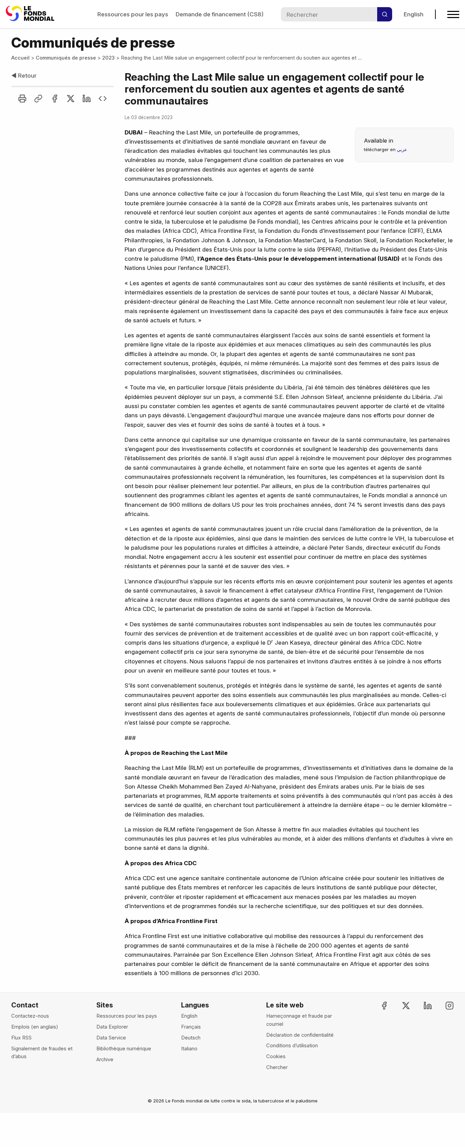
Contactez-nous (30, 1016)
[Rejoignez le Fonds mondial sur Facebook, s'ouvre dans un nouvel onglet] (378, 1005)
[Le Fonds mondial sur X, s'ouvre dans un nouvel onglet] (400, 1005)
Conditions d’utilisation (292, 1046)
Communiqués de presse (66, 58)
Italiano (189, 1049)
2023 (108, 58)
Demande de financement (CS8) (219, 14)
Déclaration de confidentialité (300, 1035)
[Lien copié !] (38, 98)
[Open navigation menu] (453, 14)
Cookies (276, 1056)
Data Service (111, 1038)
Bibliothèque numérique (123, 1049)
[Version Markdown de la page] (102, 98)
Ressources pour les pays (132, 14)
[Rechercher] (384, 14)
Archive (104, 1059)
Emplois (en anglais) (34, 1027)
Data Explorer (112, 1027)
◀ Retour (23, 75)
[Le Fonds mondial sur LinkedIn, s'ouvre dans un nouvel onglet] (422, 1005)
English (413, 14)
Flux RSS (21, 1038)
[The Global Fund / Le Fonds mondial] (31, 14)
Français (191, 1027)
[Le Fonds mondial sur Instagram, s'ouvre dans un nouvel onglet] (444, 1005)
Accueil (20, 58)
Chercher (277, 1067)
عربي (402, 149)
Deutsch (191, 1038)
